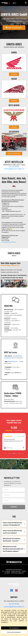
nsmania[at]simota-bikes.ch (9, 242)
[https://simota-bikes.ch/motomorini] (14, 115)
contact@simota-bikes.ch (14, 169)
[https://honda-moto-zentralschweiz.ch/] (14, 63)
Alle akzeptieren (14, 628)
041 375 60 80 (14, 167)
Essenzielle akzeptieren (14, 632)
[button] (25, 3)
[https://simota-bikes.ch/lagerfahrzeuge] (14, 142)
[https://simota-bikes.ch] (9, 3)
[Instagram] (16, 590)
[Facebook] (11, 590)
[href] (14, 464)
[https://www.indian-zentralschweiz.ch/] (14, 89)
